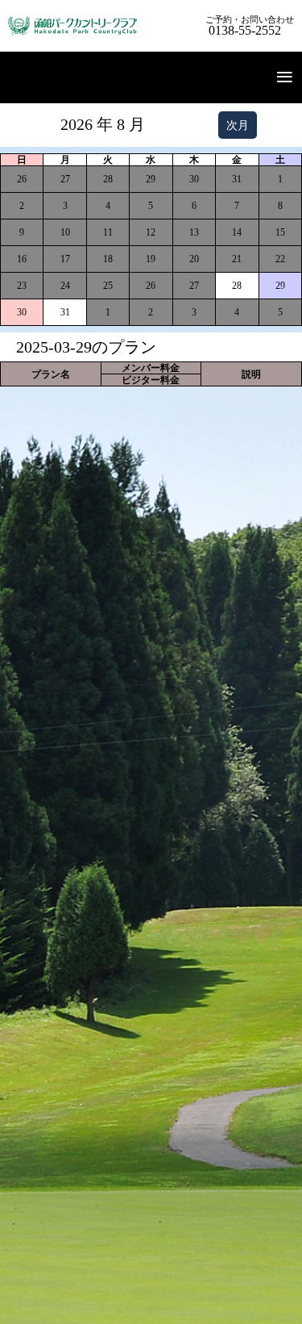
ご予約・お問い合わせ (249, 26)
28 (237, 285)
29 (280, 285)
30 (22, 312)
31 (65, 312)
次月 (237, 125)
